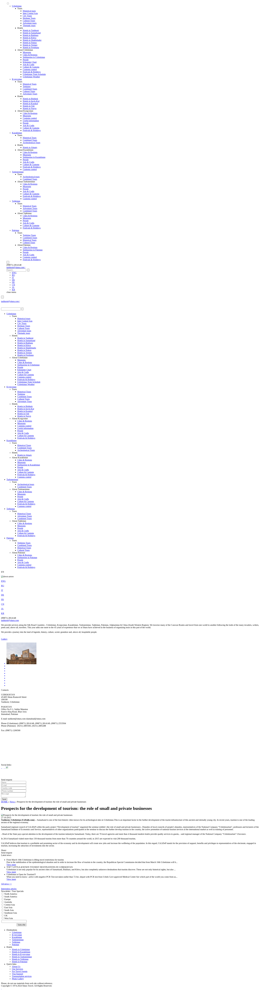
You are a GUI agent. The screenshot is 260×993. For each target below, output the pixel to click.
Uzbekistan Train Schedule (34, 74)
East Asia (8, 907)
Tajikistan (16, 201)
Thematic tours (29, 25)
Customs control (30, 69)
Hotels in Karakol (30, 103)
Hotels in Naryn (29, 108)
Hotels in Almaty (30, 147)
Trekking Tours (29, 235)
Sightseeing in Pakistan (33, 250)
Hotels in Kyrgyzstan (21, 954)
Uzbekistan (17, 6)
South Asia (9, 910)
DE (13, 280)
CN (13, 285)
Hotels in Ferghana (31, 47)
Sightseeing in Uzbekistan (34, 57)
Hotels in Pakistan (19, 961)
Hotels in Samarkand (32, 33)
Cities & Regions (30, 55)
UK (6, 915)
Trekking (26, 86)
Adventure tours (30, 23)
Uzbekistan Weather (31, 77)
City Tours (27, 16)
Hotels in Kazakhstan (21, 952)
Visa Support (17, 974)
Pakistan (15, 230)
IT (13, 277)
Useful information (31, 120)
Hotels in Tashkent (31, 30)
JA (13, 287)
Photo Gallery (18, 979)
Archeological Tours (31, 142)
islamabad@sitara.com (10, 304)
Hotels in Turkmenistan (22, 957)
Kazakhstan (17, 133)
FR (13, 282)
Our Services (17, 969)
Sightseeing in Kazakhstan (34, 157)
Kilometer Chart (30, 62)
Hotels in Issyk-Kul (31, 101)
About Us (16, 966)
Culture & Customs (31, 67)
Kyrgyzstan (17, 79)
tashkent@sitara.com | (15, 267)
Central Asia (9, 905)
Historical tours (29, 11)
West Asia (8, 918)
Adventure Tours (30, 94)
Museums (27, 52)
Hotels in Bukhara (30, 35)
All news (6, 884)
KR (13, 290)
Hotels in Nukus (30, 42)
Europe (7, 899)
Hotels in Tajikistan (20, 959)
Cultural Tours (29, 21)
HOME (4, 802)
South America (10, 896)
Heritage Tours (29, 18)
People (26, 60)
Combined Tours (30, 89)
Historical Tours (29, 84)
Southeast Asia (10, 913)
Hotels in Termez (30, 45)
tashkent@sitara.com (10, 620)
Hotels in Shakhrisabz (32, 40)
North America (10, 894)
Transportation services (22, 976)
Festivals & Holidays (32, 72)
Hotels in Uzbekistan (21, 949)
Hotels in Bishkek (30, 99)
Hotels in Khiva (29, 38)
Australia (8, 902)
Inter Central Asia (30, 13)
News (12, 802)
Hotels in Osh (29, 106)
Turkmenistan (18, 172)
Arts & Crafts (28, 64)
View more (11, 864)
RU (13, 275)
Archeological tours (31, 177)
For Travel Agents (19, 971)
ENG (14, 272)
